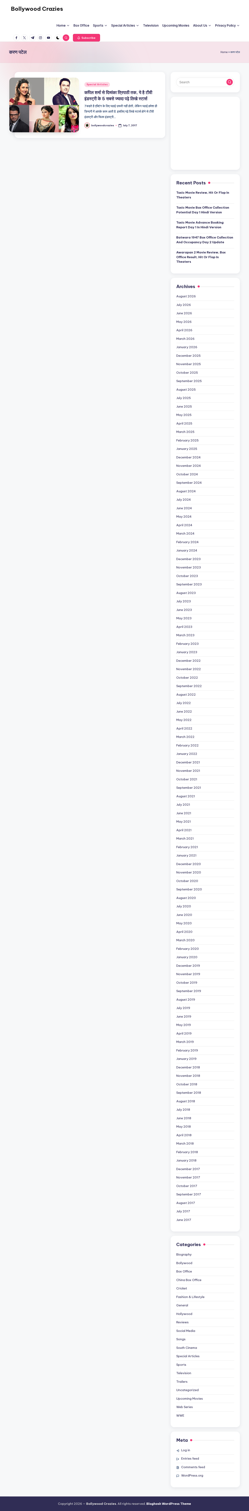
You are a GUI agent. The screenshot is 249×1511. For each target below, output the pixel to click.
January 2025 (186, 449)
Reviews (182, 1322)
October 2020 (187, 881)
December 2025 (188, 356)
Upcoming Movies (189, 1399)
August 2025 (186, 390)
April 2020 (184, 932)
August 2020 (186, 898)
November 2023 (188, 567)
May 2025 (184, 415)
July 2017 (183, 1211)
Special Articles (97, 84)
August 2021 (185, 796)
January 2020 (186, 957)
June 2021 (183, 813)
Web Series (184, 1407)
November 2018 (188, 1076)
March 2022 (185, 737)
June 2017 (183, 1220)
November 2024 (188, 466)
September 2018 (188, 1093)
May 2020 (184, 923)
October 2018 (186, 1084)
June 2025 (184, 406)
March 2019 (185, 1042)
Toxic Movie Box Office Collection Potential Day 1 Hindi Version (202, 210)
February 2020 (187, 949)
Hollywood (184, 1314)
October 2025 (187, 373)
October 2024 (187, 474)
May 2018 (183, 1127)
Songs (181, 1339)
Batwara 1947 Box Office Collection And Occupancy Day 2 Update (204, 239)
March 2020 (185, 940)
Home (224, 52)
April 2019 (184, 1033)
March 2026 (185, 339)
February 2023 (187, 644)
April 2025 (184, 423)
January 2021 (186, 855)
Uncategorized (187, 1390)
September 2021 (188, 788)
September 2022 (189, 686)
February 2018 (187, 1152)
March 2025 (185, 432)
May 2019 (183, 1025)
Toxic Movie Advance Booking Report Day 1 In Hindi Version (200, 224)
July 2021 (183, 805)
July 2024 (183, 500)
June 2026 (184, 313)
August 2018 (185, 1101)
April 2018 (184, 1135)
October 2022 (187, 678)
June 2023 (184, 610)
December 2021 (188, 762)
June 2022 (184, 711)
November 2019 (188, 974)
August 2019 (185, 1000)
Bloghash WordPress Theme (168, 1504)
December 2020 (188, 864)
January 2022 (186, 754)
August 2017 (185, 1203)
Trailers (182, 1382)
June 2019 (183, 1016)
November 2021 (188, 771)
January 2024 (186, 550)
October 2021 (186, 779)
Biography (184, 1254)
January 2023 (186, 652)
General (182, 1305)
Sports (181, 1365)
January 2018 (186, 1160)
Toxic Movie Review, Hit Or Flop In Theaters (202, 195)
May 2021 (183, 822)
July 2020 (183, 906)
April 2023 (184, 627)
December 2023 (188, 559)
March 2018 (185, 1143)
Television (183, 1373)
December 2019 (188, 966)
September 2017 (188, 1194)
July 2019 (183, 1008)
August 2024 (186, 491)
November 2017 (188, 1177)
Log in (185, 1450)
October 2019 (186, 983)
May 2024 (184, 517)
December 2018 (188, 1067)
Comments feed (193, 1467)
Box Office (184, 1271)
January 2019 (186, 1059)
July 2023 (183, 601)
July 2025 (183, 398)
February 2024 (187, 542)
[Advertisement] (205, 136)
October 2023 (187, 576)
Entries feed (190, 1459)
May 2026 (184, 322)
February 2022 (187, 745)
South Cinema (186, 1348)
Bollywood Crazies (37, 8)
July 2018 (183, 1110)
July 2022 (183, 703)
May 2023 (184, 618)
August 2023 (186, 593)
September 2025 (189, 381)
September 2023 (189, 584)
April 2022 (184, 728)
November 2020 (188, 872)
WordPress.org (192, 1475)
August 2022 (186, 695)
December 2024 (188, 457)
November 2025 (188, 364)
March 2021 (185, 838)
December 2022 (188, 661)
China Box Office (188, 1280)
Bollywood (184, 1263)
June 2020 (184, 915)
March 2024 (185, 533)
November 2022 (188, 669)
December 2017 (188, 1169)
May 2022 (184, 720)
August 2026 (186, 296)
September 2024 (189, 483)
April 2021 (184, 830)
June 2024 (184, 508)
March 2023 (185, 635)
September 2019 (188, 991)
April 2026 (184, 330)
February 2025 (187, 440)
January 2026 (186, 347)
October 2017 (186, 1186)
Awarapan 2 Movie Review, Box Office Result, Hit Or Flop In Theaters (201, 257)
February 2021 (187, 847)
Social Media (185, 1331)
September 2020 (189, 889)
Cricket (181, 1288)
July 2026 (183, 305)
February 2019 (187, 1050)
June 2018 (183, 1118)
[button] (86, 38)
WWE (180, 1416)
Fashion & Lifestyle (190, 1297)
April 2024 (184, 525)
